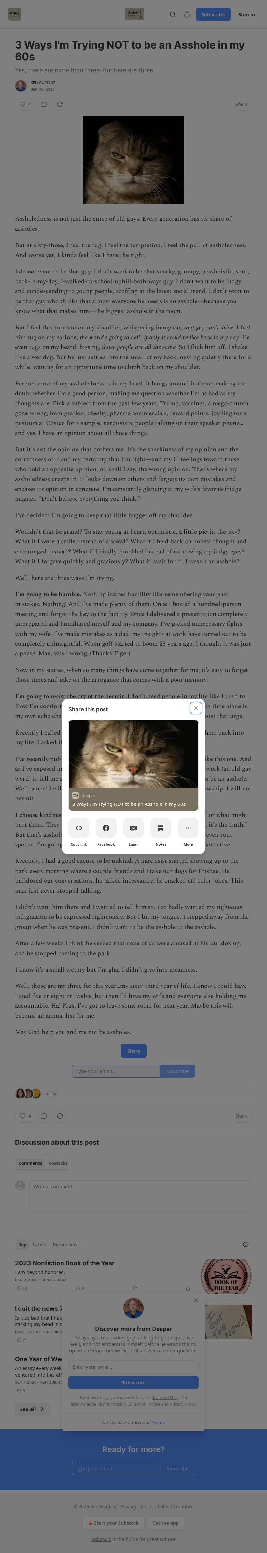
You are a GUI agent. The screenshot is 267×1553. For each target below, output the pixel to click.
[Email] (133, 828)
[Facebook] (106, 828)
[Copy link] (78, 828)
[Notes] (160, 828)
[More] (188, 828)
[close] (196, 708)
